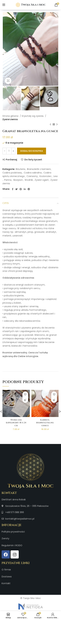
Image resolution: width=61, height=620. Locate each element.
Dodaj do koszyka (31, 150)
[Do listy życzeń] (25, 394)
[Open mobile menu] (4, 5)
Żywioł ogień (42, 180)
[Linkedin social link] (25, 189)
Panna (7, 180)
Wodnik (29, 180)
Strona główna (10, 116)
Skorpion (18, 180)
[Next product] (57, 124)
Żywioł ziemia (10, 119)
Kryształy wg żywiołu (33, 116)
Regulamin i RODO (12, 545)
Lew (55, 176)
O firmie (6, 569)
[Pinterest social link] (21, 189)
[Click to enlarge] (8, 81)
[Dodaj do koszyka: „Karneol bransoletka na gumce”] (54, 400)
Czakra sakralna (33, 172)
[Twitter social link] (16, 189)
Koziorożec (46, 176)
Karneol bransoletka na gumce (45, 423)
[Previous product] (50, 124)
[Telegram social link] (29, 189)
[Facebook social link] (12, 189)
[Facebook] (6, 554)
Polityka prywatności (13, 531)
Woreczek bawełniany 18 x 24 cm (16, 423)
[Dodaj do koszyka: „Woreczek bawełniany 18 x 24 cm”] (25, 400)
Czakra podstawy (12, 172)
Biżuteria (20, 169)
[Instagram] (15, 554)
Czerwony (32, 176)
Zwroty (5, 538)
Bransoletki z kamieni (39, 169)
